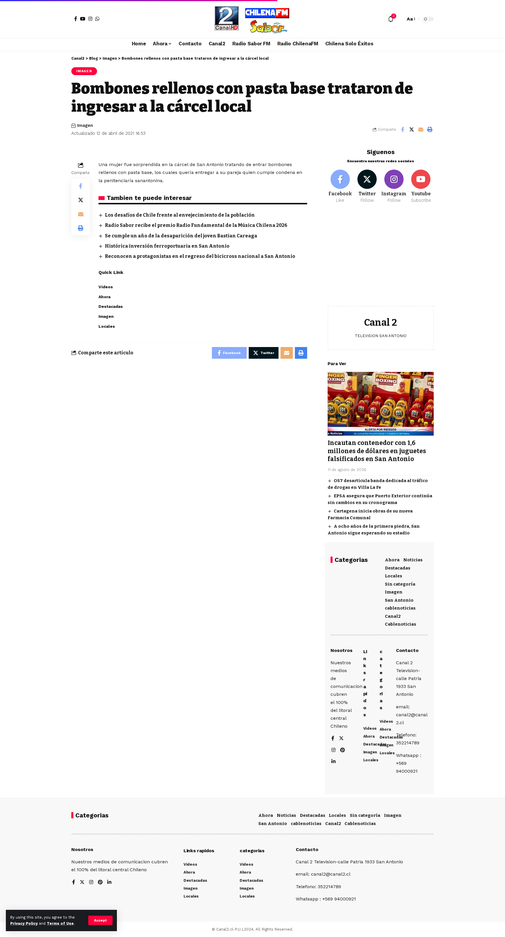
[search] (399, 19)
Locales (393, 576)
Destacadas (397, 568)
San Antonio (399, 600)
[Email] (420, 129)
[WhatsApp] (97, 18)
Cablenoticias (400, 624)
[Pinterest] (342, 750)
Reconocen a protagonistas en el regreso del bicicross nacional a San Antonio (200, 256)
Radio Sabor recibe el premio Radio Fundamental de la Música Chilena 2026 (196, 225)
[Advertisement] (381, 259)
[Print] (430, 129)
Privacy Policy (24, 923)
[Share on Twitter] (411, 129)
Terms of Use (60, 923)
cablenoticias (400, 608)
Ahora (392, 559)
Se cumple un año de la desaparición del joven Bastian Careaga (181, 236)
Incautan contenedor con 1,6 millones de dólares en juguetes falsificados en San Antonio (377, 451)
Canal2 (393, 616)
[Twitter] (367, 186)
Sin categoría (400, 584)
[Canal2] (252, 19)
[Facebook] (76, 18)
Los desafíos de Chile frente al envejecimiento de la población (180, 215)
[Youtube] (421, 186)
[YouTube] (83, 18)
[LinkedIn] (333, 761)
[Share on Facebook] (402, 129)
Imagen (84, 71)
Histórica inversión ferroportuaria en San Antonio (167, 246)
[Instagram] (90, 18)
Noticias (413, 559)
